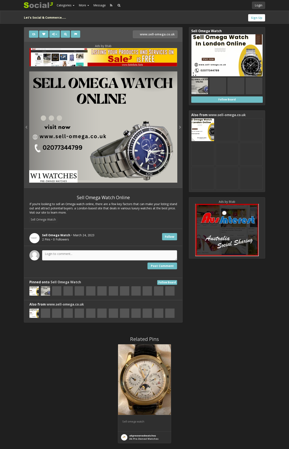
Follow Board (167, 282)
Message (99, 5)
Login (258, 5)
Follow (169, 237)
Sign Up (256, 18)
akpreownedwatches (142, 435)
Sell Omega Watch (43, 219)
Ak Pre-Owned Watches (143, 438)
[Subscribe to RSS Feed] (111, 5)
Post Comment (162, 266)
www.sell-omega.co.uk (157, 34)
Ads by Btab (103, 46)
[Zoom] (65, 34)
